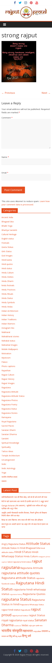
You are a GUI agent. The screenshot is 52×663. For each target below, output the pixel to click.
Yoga (4, 472)
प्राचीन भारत (39, 626)
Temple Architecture (11, 455)
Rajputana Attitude (10, 391)
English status (8, 238)
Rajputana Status (9, 408)
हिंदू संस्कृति (18, 636)
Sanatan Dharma (9, 434)
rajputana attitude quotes (21, 573)
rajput (37, 561)
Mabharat (6, 332)
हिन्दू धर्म (26, 636)
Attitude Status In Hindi (13, 548)
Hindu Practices (8, 289)
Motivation (6, 353)
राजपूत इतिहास (37, 631)
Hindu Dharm (7, 281)
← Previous (8, 92)
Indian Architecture (10, 311)
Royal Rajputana (9, 421)
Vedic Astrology (8, 468)
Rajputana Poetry (9, 404)
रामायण (4, 481)
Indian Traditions (9, 319)
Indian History (8, 315)
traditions (17, 626)
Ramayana (6, 417)
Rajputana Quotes (34, 594)
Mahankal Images (9, 345)
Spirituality (6, 447)
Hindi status (7, 268)
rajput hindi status (11, 609)
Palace (4, 362)
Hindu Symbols (8, 302)
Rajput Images (8, 383)
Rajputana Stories (9, 413)
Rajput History (8, 379)
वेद (49, 631)
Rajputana (6, 387)
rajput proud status (20, 615)
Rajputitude (25, 610)
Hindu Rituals (7, 294)
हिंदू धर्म (12, 636)
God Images (7, 255)
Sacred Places (8, 425)
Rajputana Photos (10, 400)
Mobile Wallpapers (10, 349)
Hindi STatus (22, 552)
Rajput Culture (8, 374)
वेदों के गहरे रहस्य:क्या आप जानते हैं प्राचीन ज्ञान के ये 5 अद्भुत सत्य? (25, 501)
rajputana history (16, 594)
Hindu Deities (7, 277)
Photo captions (8, 366)
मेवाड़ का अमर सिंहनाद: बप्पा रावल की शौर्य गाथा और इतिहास (22, 519)
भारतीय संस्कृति (12, 630)
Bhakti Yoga (7, 226)
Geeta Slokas (7, 247)
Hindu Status (7, 298)
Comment (7, 117)
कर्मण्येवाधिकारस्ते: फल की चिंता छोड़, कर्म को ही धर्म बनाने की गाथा (24, 497)
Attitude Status (38, 543)
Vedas (25, 625)
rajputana (11, 567)
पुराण (33, 626)
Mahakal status (8, 340)
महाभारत (28, 631)
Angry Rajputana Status (13, 544)
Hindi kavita (7, 260)
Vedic (4, 464)
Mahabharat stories (10, 336)
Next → (46, 92)
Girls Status (7, 251)
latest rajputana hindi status (19, 562)
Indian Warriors (8, 323)
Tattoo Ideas (7, 451)
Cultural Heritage (9, 234)
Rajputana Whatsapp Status (32, 604)
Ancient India (7, 217)
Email (5, 172)
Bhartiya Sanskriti (9, 230)
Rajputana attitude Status (18, 578)
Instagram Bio (8, 328)
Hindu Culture (8, 272)
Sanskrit (5, 438)
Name (5, 157)
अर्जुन (30, 626)
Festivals (5, 243)
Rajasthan (6, 370)
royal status (28, 620)
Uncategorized (8, 460)
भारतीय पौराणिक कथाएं (9, 477)
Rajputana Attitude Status (13, 396)
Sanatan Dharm (9, 430)
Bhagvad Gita (8, 221)
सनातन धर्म (5, 636)
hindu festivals (8, 285)
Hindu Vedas (7, 306)
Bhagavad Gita (33, 548)
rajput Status (37, 615)
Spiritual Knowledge (10, 442)
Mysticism (6, 357)
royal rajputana (12, 620)
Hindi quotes (7, 264)
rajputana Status (16, 599)
